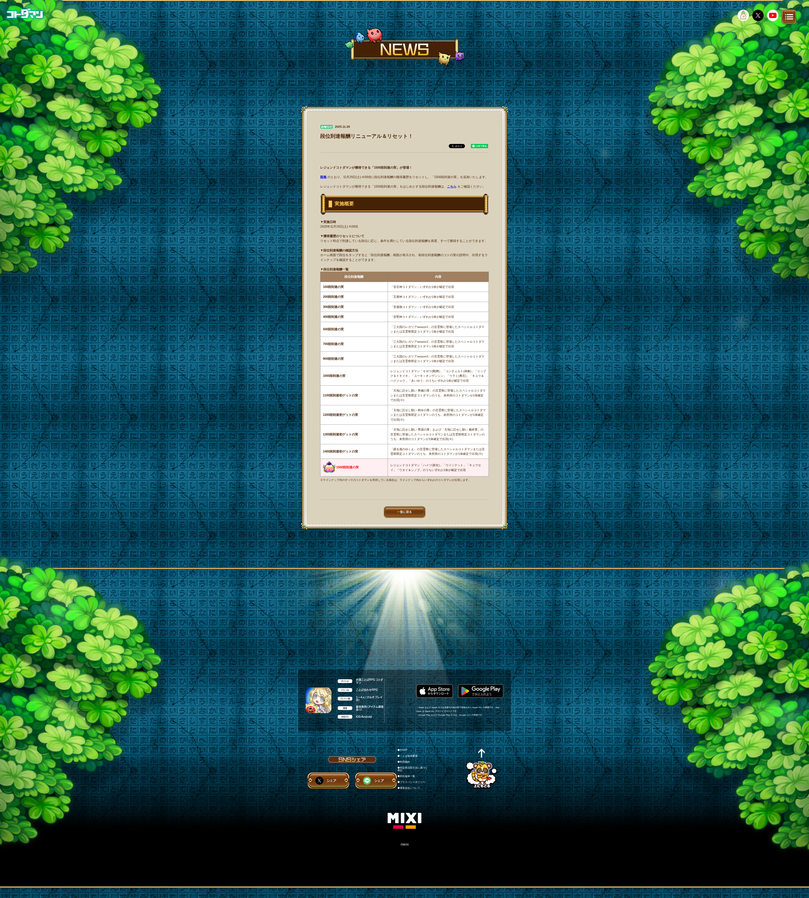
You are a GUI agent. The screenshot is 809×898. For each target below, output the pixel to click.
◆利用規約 (403, 762)
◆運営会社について (408, 788)
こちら (452, 186)
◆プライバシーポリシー (411, 782)
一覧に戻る (404, 511)
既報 (323, 177)
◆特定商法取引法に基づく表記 (412, 769)
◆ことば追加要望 (407, 756)
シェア (331, 780)
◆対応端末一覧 (406, 776)
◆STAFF (402, 750)
